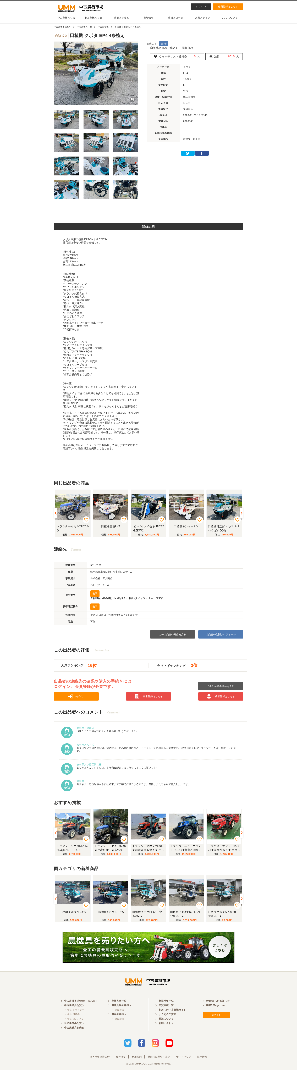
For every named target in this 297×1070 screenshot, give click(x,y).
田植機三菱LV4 (72, 526)
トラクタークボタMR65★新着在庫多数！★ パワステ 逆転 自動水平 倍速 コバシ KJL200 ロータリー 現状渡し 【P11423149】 (110, 848)
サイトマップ (183, 1056)
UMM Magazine (215, 1005)
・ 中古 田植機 (72, 1014)
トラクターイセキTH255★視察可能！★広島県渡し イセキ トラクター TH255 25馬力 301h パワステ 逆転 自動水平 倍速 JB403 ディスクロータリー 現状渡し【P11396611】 (73, 848)
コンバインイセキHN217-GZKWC (110, 528)
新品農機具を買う (74, 1023)
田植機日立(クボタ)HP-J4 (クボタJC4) (185, 528)
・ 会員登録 (118, 1009)
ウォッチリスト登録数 (173, 56)
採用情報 (202, 1056)
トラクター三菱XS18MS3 (223, 528)
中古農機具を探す (67, 17)
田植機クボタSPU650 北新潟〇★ (185, 914)
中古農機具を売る (74, 1027)
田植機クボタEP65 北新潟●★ (109, 914)
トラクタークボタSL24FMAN (223, 847)
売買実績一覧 (166, 1005)
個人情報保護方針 (100, 1056)
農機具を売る (121, 17)
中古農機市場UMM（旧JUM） (81, 1000)
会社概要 (121, 1056)
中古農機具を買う (74, 1005)
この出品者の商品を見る (172, 634)
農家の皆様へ (119, 1014)
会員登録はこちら (228, 6)
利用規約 (137, 1056)
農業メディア (202, 17)
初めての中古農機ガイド (172, 1009)
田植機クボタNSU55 (73, 912)
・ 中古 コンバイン (74, 1018)
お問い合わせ (166, 1023)
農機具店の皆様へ (121, 1005)
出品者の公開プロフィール (220, 634)
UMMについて (230, 17)
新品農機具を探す (94, 17)
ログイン (201, 6)
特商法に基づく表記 (159, 1056)
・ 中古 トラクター (74, 1009)
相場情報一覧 (166, 1000)
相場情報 (149, 17)
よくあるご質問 (167, 1014)
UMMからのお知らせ (217, 1000)
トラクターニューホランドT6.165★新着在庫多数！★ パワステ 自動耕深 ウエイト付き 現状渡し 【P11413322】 (147, 848)
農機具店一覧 (175, 17)
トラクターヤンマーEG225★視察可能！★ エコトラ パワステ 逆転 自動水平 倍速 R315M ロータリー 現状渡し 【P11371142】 (186, 848)
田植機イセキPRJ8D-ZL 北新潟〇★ (149, 914)
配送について (166, 1018)
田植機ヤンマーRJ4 (148, 526)
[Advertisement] (148, 212)
